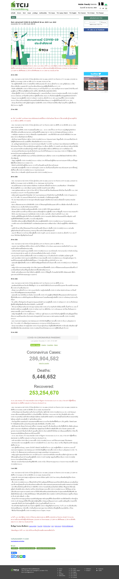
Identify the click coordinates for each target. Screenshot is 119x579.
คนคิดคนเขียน (43, 13)
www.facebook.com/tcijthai (17, 541)
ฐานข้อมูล (35, 13)
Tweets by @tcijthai (96, 76)
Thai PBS (39, 526)
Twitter (100, 570)
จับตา (24, 13)
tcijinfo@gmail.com (29, 572)
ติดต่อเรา (88, 570)
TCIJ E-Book (90, 13)
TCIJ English (72, 13)
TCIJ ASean (73, 569)
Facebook (101, 569)
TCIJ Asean (51, 13)
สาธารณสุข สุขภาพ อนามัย (27, 548)
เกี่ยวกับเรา (88, 569)
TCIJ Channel (82, 13)
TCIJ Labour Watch (62, 13)
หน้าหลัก (13, 13)
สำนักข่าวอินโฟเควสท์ (67, 526)
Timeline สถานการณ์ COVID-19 (45, 548)
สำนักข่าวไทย (46, 526)
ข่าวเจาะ (19, 13)
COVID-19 (14, 548)
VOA (52, 526)
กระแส (29, 13)
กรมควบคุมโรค (32, 526)
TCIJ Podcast (100, 13)
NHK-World (58, 526)
